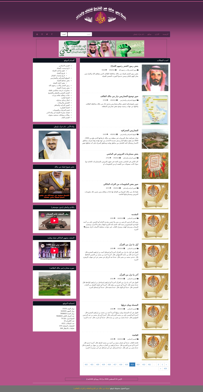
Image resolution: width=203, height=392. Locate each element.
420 (97, 364)
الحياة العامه (65, 98)
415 (126, 364)
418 (109, 364)
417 (115, 364)
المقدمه (134, 214)
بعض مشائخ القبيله (63, 80)
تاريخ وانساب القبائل (58, 75)
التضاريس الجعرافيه (129, 130)
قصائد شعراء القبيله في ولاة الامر (58, 113)
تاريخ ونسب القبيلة (63, 68)
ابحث (64, 34)
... (154, 364)
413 (138, 364)
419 (103, 364)
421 (92, 364)
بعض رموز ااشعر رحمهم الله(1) (124, 66)
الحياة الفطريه (65, 108)
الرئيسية (165, 34)
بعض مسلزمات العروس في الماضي (122, 154)
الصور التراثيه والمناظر (130, 158)
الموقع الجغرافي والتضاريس (128, 100)
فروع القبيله (61, 73)
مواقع (149, 34)
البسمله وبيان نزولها (129, 305)
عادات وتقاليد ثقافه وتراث (61, 95)
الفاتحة (135, 335)
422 (86, 364)
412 (143, 364)
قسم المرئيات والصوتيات (61, 110)
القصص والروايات (64, 103)
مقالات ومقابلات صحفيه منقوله (59, 115)
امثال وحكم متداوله (63, 100)
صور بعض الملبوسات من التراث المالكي (120, 184)
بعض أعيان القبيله (59, 83)
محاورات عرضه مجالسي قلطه (59, 90)
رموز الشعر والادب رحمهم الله (128, 70)
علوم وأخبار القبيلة (58, 71)
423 (165, 368)
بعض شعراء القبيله (63, 88)
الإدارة (157, 34)
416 (120, 364)
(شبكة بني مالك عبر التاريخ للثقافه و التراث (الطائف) (92, 388)
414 (131, 364)
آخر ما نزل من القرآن (128, 275)
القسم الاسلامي (132, 218)
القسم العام (66, 117)
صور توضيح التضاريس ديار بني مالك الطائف (119, 96)
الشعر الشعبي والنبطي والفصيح (59, 93)
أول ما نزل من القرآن (128, 244)
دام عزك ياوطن (138, 34)
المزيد (136, 229)
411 (149, 364)
